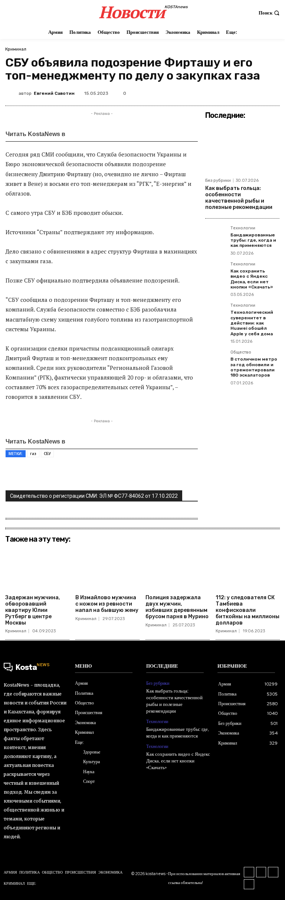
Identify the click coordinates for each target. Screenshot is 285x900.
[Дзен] (122, 133)
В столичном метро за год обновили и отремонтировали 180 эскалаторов (253, 367)
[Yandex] (249, 884)
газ (33, 453)
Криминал (15, 49)
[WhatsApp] (257, 91)
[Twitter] (223, 91)
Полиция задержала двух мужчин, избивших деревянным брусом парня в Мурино (177, 606)
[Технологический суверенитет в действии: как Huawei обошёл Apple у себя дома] (215, 313)
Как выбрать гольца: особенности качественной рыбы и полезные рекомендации (238, 197)
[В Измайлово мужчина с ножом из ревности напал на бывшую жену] (107, 569)
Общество (240, 352)
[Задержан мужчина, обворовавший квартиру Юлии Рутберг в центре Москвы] (37, 569)
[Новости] (89, 133)
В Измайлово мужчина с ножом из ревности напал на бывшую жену (106, 603)
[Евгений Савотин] (12, 93)
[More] (159, 474)
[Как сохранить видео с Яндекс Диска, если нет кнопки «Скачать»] (215, 272)
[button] (270, 13)
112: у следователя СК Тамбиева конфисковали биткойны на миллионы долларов (247, 610)
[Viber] (141, 474)
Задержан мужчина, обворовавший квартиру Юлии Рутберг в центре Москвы (32, 610)
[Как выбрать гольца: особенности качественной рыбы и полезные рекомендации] (242, 148)
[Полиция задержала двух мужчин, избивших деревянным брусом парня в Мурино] (177, 569)
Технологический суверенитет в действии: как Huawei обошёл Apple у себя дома (251, 323)
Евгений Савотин (54, 93)
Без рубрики (218, 180)
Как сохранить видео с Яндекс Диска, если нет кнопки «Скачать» (251, 279)
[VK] (240, 91)
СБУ (47, 453)
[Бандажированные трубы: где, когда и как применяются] (215, 236)
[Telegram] (275, 91)
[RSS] (249, 872)
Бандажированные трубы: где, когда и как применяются (253, 240)
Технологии (242, 228)
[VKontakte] (261, 872)
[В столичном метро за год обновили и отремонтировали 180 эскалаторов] (215, 360)
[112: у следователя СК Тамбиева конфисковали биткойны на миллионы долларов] (248, 569)
